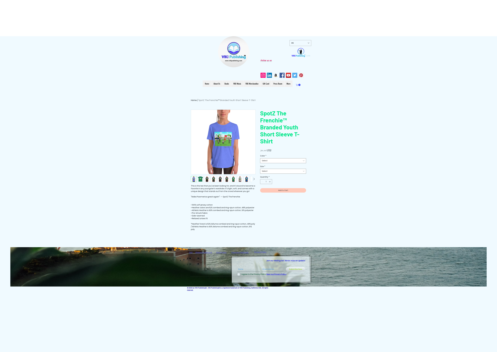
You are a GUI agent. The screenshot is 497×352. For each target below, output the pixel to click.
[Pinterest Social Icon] (301, 75)
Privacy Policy (260, 252)
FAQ (191, 252)
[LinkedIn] (269, 75)
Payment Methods (240, 252)
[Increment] (270, 181)
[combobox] (283, 160)
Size (262, 166)
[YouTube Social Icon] (288, 75)
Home (194, 100)
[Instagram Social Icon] (263, 75)
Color (263, 156)
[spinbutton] (266, 181)
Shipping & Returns (203, 252)
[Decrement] (262, 181)
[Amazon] (275, 75)
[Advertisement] (77, 18)
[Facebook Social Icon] (282, 75)
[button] (246, 64)
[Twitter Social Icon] (294, 75)
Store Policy (221, 252)
